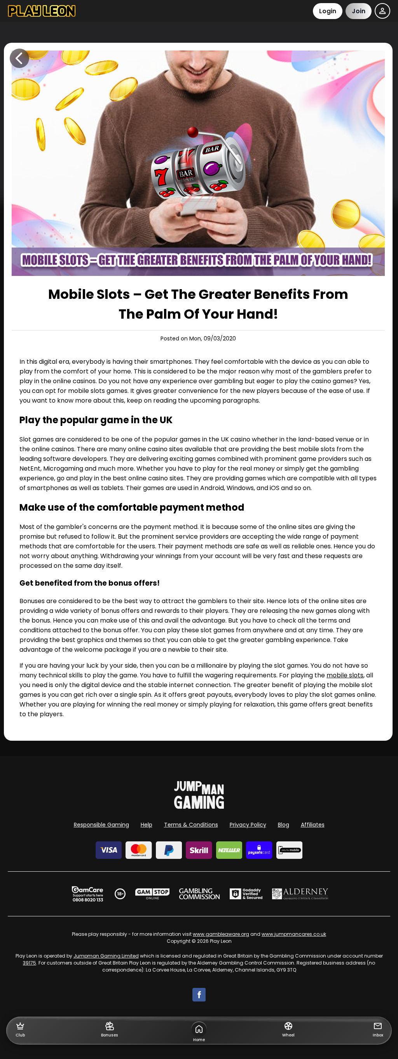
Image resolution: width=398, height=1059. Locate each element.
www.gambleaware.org (221, 934)
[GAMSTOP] (152, 893)
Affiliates (313, 825)
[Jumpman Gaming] (199, 806)
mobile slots (344, 675)
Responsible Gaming (101, 825)
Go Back (19, 58)
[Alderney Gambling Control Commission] (300, 893)
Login (327, 11)
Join (358, 11)
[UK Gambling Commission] (199, 893)
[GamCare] (87, 894)
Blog (283, 825)
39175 (29, 963)
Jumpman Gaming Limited (106, 956)
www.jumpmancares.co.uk (294, 934)
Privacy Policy (248, 825)
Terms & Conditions (191, 825)
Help (146, 825)
